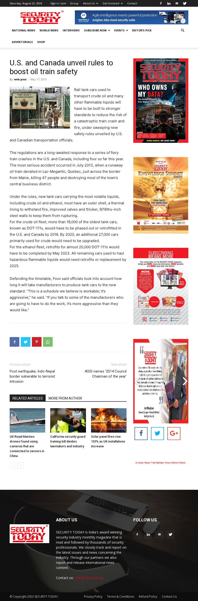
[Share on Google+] (173, 433)
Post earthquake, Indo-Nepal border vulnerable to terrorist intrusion (32, 376)
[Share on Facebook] (141, 433)
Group (74, 3)
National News (23, 30)
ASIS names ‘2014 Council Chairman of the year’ (106, 374)
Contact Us (169, 596)
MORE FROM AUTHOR (65, 398)
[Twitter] (184, 3)
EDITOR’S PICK (141, 30)
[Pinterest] (37, 342)
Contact (132, 3)
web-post (20, 79)
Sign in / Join (58, 3)
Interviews (71, 30)
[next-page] (20, 466)
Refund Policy (148, 596)
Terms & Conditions (120, 596)
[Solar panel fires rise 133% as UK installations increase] (109, 420)
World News (49, 30)
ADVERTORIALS (22, 42)
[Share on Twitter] (157, 433)
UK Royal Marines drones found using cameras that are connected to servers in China (27, 446)
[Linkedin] (168, 3)
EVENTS (119, 30)
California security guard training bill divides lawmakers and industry (67, 441)
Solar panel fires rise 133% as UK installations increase (108, 441)
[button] (182, 30)
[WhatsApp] (48, 342)
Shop (41, 42)
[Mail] (176, 3)
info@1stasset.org (89, 577)
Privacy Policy (93, 596)
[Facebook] (160, 3)
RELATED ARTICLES (28, 398)
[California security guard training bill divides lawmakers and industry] (68, 420)
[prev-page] (13, 466)
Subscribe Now (95, 30)
